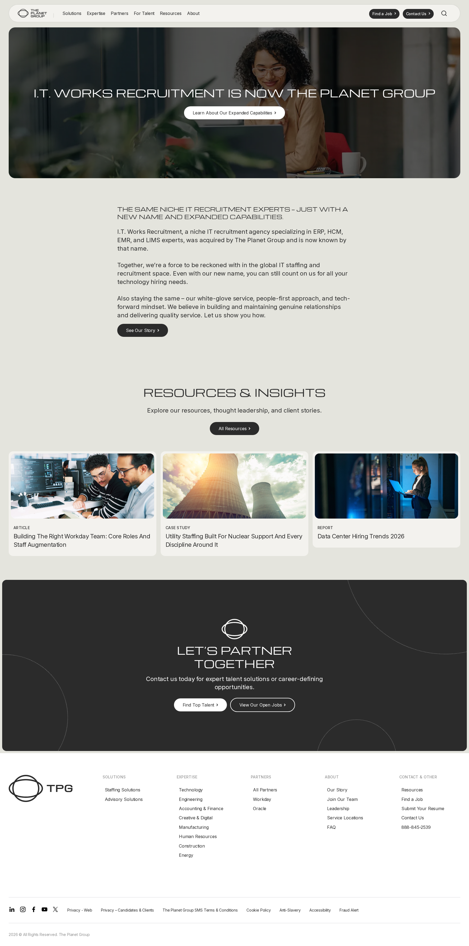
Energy (186, 855)
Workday (262, 799)
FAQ (331, 827)
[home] (32, 13)
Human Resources (198, 836)
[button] (72, 13)
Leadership (338, 808)
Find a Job (412, 799)
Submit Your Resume (422, 808)
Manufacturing (194, 827)
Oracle (259, 808)
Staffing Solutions (122, 789)
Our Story (337, 789)
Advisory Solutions (124, 799)
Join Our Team (342, 799)
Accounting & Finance (201, 808)
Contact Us (412, 817)
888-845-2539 (416, 827)
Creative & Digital (196, 817)
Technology (191, 789)
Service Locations (345, 817)
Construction (192, 846)
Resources (412, 789)
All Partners (265, 789)
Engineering (190, 799)
